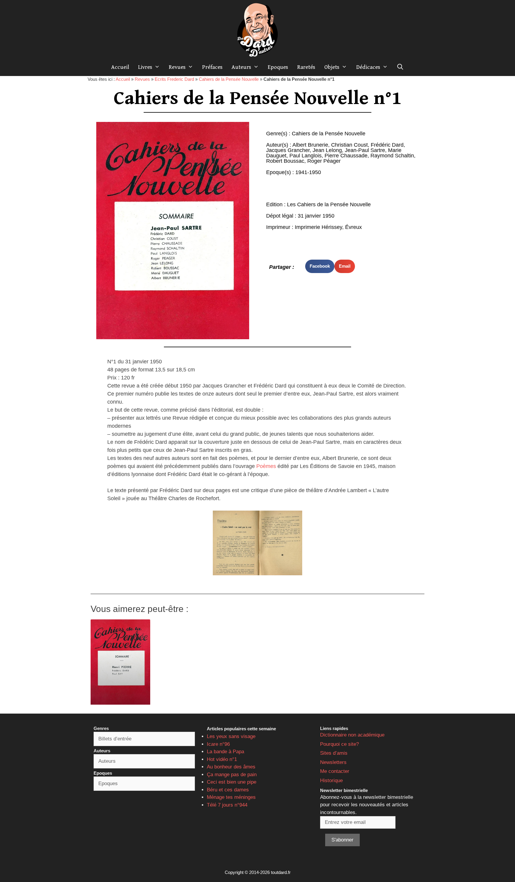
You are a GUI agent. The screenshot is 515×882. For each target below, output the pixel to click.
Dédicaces (368, 67)
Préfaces (212, 67)
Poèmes (266, 466)
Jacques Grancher (288, 150)
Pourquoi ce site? (339, 744)
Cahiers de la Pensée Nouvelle (229, 79)
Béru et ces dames (228, 790)
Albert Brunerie (310, 145)
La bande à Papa (225, 751)
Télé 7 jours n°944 (227, 805)
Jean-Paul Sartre (365, 150)
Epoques (278, 67)
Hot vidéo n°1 (222, 759)
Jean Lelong (327, 150)
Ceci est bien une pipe (231, 782)
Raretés (306, 67)
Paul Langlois (305, 156)
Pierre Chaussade (346, 156)
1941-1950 (308, 172)
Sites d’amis (334, 753)
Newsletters (333, 762)
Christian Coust (349, 145)
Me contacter (334, 771)
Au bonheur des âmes (231, 767)
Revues (177, 67)
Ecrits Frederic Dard (174, 79)
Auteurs (241, 67)
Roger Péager (324, 161)
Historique (331, 780)
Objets (331, 67)
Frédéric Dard (387, 145)
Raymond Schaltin (392, 156)
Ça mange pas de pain (232, 774)
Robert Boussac (285, 161)
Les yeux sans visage (231, 736)
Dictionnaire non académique (352, 735)
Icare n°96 (218, 744)
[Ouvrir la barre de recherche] (400, 67)
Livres (145, 67)
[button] (319, 266)
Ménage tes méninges (231, 797)
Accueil (120, 67)
